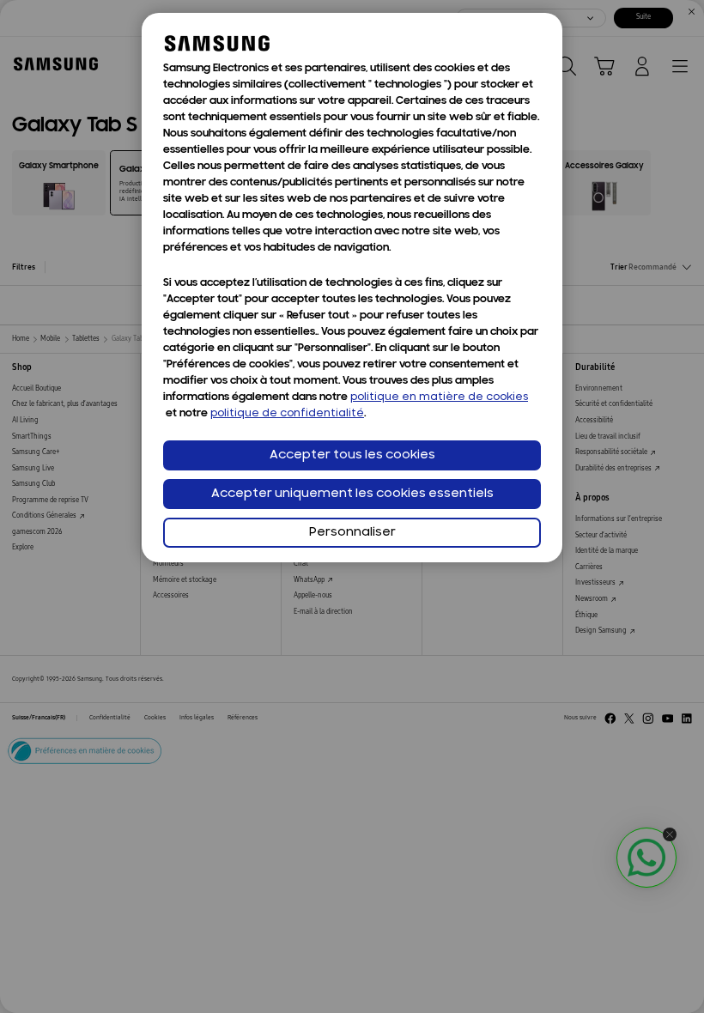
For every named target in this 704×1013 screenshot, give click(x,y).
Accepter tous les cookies (352, 455)
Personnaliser (352, 532)
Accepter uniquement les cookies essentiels (352, 494)
